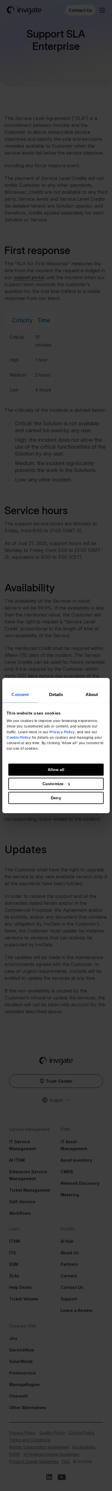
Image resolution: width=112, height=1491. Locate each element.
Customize (53, 783)
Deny (56, 798)
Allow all (56, 769)
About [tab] (92, 694)
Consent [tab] (20, 694)
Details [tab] (56, 694)
